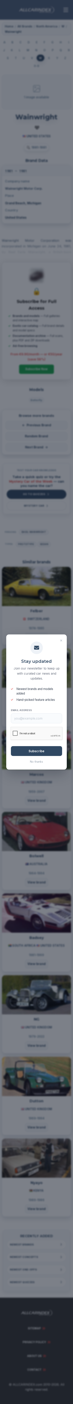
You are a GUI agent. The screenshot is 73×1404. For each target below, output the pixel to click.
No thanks (36, 761)
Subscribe (37, 751)
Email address (21, 710)
